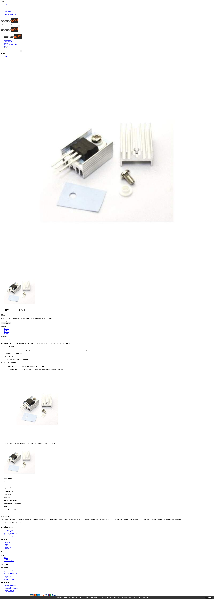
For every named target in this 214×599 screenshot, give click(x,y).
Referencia (4, 372)
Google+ (6, 332)
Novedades (7, 559)
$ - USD (6, 5)
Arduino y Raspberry (9, 587)
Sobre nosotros (8, 574)
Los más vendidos (9, 561)
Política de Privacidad (9, 531)
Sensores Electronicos (10, 585)
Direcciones (7, 542)
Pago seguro (7, 576)
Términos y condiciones (10, 573)
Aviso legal (7, 571)
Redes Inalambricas (9, 591)
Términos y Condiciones (10, 533)
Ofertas (6, 558)
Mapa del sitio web (9, 579)
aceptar (209, 597)
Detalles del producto (9, 341)
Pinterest (6, 333)
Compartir (6, 329)
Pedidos (6, 544)
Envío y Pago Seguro (9, 536)
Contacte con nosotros (10, 14)
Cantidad (3, 321)
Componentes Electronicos (11, 588)
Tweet (5, 330)
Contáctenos (7, 577)
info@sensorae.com (11, 523)
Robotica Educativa (9, 590)
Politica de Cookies (9, 530)
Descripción (7, 339)
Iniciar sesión (7, 11)
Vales (5, 545)
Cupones (6, 548)
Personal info (7, 547)
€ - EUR (6, 4)
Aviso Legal (7, 534)
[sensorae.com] (9, 23)
